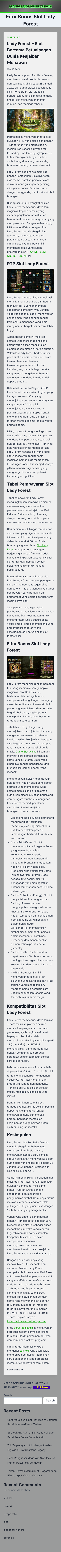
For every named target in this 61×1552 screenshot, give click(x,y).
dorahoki (9, 1537)
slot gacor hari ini (14, 1529)
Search (8, 1395)
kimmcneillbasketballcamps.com (26, 1321)
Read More (15, 1369)
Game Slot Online (26, 751)
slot (6, 1521)
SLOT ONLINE (13, 37)
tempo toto (10, 1514)
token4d (8, 1506)
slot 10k (8, 1498)
